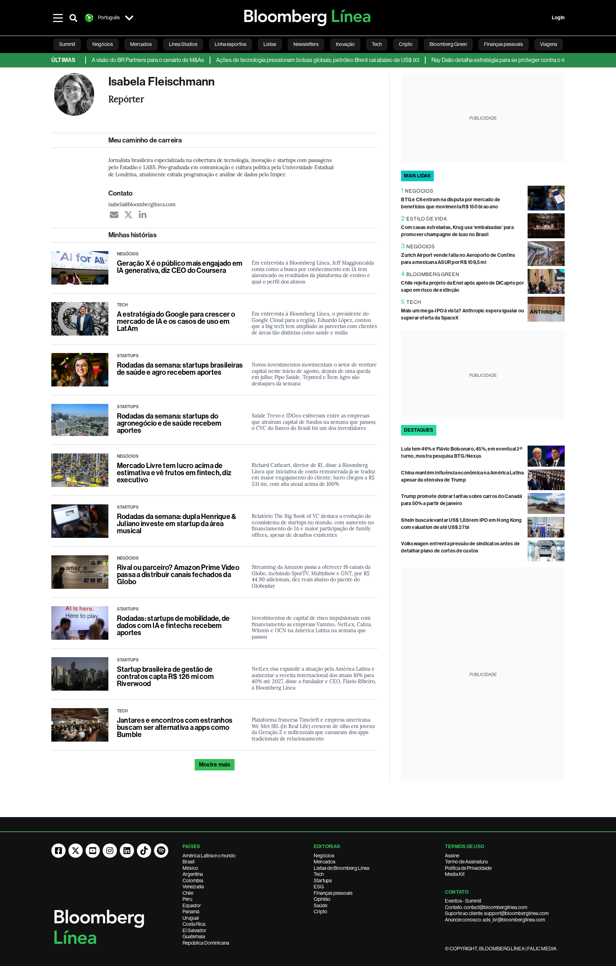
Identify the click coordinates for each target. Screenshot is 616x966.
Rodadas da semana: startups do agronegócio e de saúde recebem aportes (169, 423)
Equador (192, 905)
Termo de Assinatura (466, 861)
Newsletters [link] (306, 44)
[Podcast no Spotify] (161, 850)
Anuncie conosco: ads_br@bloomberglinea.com (495, 920)
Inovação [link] (345, 44)
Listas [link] (269, 44)
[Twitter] (128, 215)
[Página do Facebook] (58, 850)
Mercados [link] (141, 44)
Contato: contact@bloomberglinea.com (486, 907)
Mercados (324, 861)
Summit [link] (67, 44)
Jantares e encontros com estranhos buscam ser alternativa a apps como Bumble (174, 727)
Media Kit (454, 874)
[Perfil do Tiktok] (144, 850)
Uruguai (191, 918)
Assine (452, 855)
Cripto (320, 911)
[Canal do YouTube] (93, 850)
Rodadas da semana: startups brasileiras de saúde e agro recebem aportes (180, 368)
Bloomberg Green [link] (448, 44)
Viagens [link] (548, 44)
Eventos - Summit (463, 901)
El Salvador (194, 930)
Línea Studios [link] (183, 44)
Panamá (191, 911)
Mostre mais (215, 764)
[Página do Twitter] (75, 850)
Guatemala (194, 936)
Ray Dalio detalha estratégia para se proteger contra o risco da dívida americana (509, 60)
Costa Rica (194, 924)
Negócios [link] (102, 44)
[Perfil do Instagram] (110, 850)
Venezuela (193, 886)
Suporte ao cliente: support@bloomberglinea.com (497, 913)
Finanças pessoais (333, 893)
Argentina (193, 874)
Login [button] (558, 18)
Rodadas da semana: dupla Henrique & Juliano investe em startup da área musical (176, 523)
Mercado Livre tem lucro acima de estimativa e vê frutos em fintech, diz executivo (174, 472)
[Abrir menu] (57, 18)
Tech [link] (377, 44)
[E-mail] (114, 215)
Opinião (322, 899)
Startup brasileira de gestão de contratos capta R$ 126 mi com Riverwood (165, 676)
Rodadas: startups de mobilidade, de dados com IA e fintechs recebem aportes (173, 625)
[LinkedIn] (142, 215)
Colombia (193, 880)
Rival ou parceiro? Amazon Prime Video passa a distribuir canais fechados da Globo (178, 574)
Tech (319, 874)
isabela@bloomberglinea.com (142, 204)
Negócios (324, 855)
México (190, 868)
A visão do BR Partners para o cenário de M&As (130, 60)
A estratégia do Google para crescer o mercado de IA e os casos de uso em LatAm (176, 321)
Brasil (189, 861)
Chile (188, 893)
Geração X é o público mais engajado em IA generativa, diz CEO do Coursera (179, 267)
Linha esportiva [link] (230, 44)
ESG (319, 886)
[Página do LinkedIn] (127, 850)
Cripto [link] (405, 44)
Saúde (320, 905)
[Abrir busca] (73, 18)
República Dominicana (206, 943)
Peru (187, 899)
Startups (323, 880)
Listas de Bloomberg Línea (341, 868)
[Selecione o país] (129, 18)
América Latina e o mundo (209, 855)
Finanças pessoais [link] (503, 44)
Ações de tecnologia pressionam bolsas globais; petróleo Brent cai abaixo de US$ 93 (300, 60)
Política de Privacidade (468, 868)
